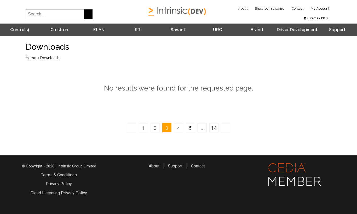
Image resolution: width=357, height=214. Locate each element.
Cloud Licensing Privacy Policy (59, 192)
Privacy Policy (59, 183)
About (242, 8)
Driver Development (297, 29)
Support (337, 29)
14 (213, 128)
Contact (297, 8)
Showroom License (269, 8)
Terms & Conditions (59, 174)
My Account (320, 8)
